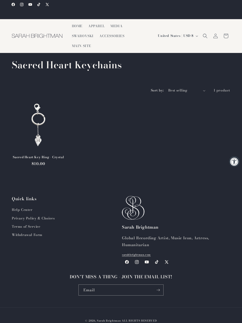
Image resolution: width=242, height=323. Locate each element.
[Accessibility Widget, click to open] (234, 161)
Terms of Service (26, 226)
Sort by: (157, 90)
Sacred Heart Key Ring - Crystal (38, 157)
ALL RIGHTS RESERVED (139, 321)
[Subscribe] (158, 290)
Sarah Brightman (109, 321)
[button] (205, 36)
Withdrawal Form (27, 234)
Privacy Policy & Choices (33, 218)
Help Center (22, 209)
